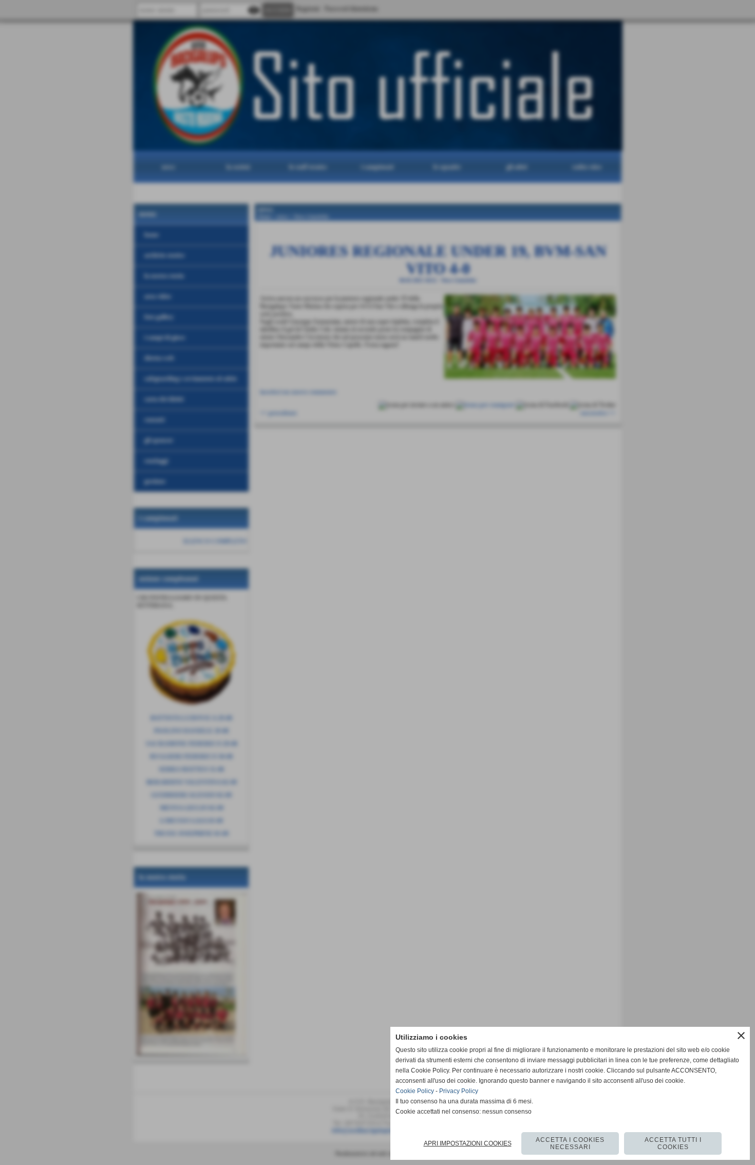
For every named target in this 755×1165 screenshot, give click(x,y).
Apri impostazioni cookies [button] (468, 1143)
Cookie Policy (414, 1091)
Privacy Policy (458, 1091)
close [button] (741, 1035)
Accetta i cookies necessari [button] (570, 1143)
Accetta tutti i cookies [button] (673, 1143)
